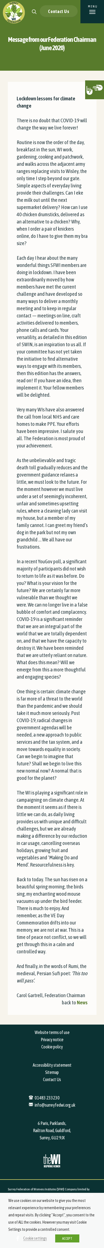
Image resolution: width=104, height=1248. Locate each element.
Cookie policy (52, 1046)
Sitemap (52, 1072)
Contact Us (58, 11)
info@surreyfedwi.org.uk (55, 1104)
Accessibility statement (52, 1065)
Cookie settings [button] (35, 1238)
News (82, 1002)
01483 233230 (47, 1097)
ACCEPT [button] (67, 1238)
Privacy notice (52, 1039)
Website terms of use (52, 1032)
